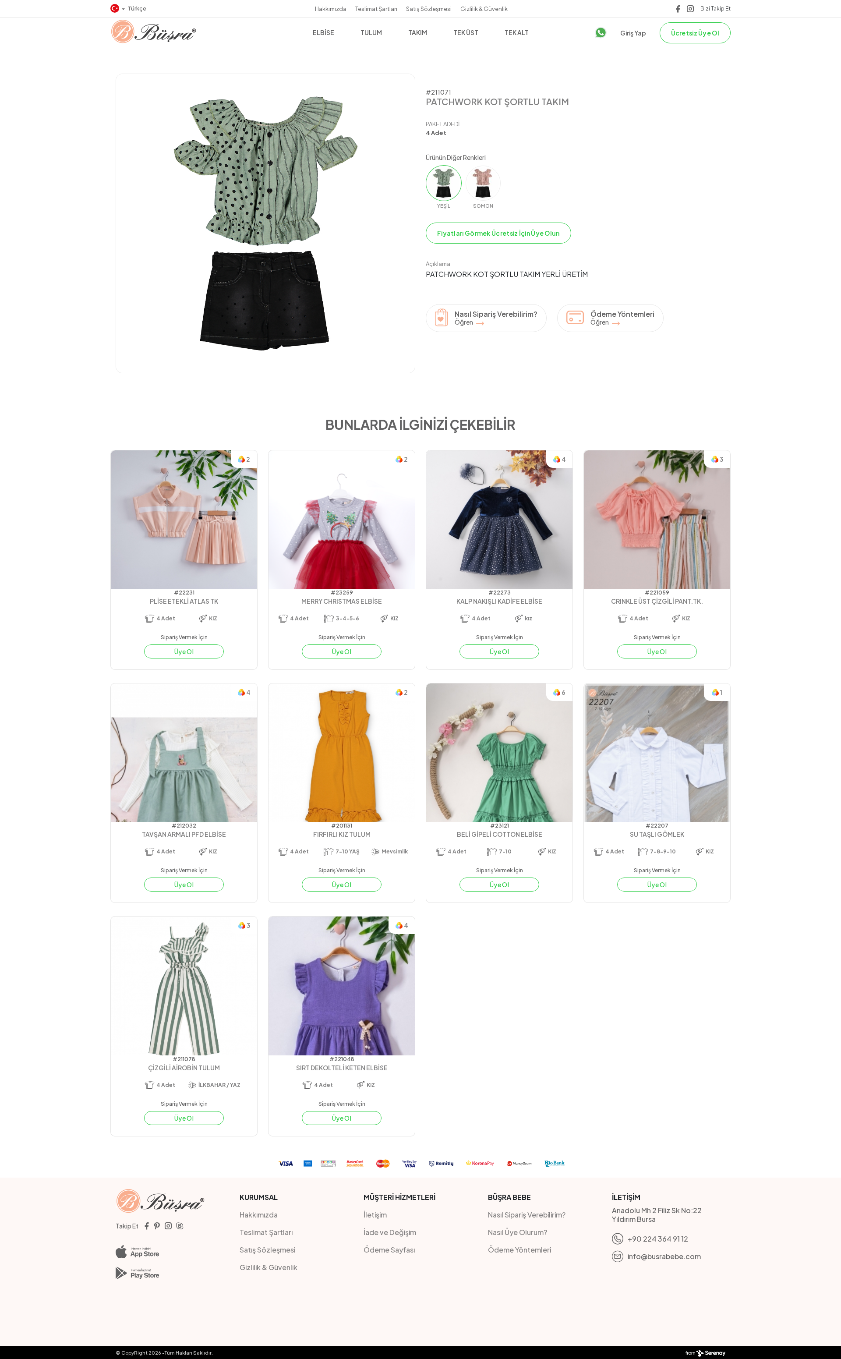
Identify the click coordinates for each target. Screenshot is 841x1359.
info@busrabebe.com (664, 1256)
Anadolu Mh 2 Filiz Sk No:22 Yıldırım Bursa (657, 1215)
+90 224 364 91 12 (658, 1238)
